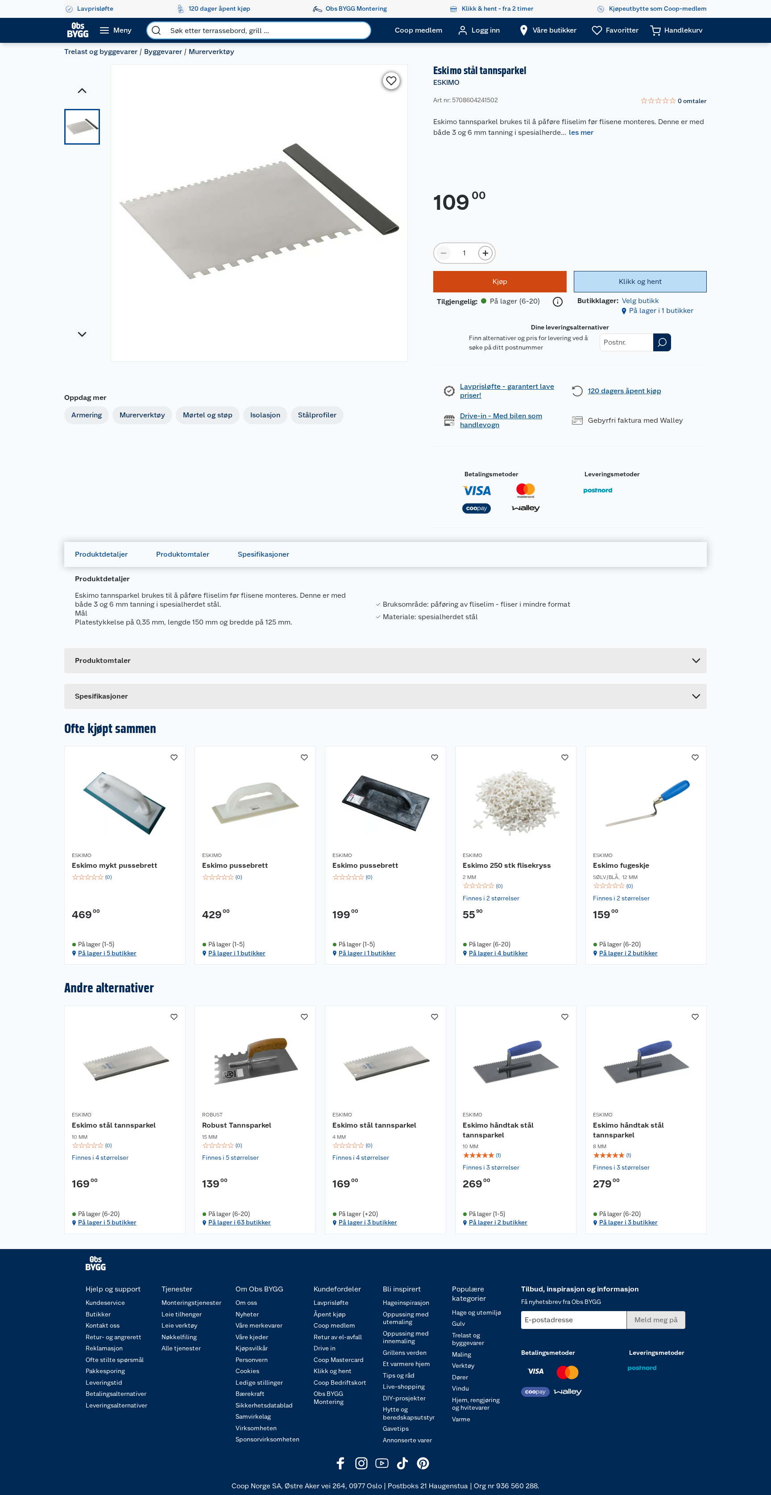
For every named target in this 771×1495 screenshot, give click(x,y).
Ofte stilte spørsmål (115, 1359)
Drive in (325, 1348)
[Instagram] (361, 1463)
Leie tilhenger (182, 1314)
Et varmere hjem (406, 1363)
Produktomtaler (182, 554)
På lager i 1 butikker (661, 310)
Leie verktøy (179, 1325)
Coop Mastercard (339, 1359)
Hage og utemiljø (476, 1312)
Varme (461, 1419)
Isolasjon (265, 415)
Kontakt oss (103, 1325)
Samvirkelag (253, 1416)
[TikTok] (402, 1463)
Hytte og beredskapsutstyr (409, 1413)
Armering (86, 415)
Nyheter (247, 1314)
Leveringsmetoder (612, 474)
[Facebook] (341, 1463)
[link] (673, 101)
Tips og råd (399, 1375)
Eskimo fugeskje (621, 865)
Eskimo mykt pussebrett (115, 865)
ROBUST (212, 1115)
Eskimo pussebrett (235, 865)
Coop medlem (334, 1325)
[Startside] (77, 30)
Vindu (460, 1388)
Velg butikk (640, 300)
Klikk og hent (333, 1370)
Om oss (246, 1302)
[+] (485, 253)
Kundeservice (105, 1302)
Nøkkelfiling (179, 1337)
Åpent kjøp (330, 1314)
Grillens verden (405, 1352)
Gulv (458, 1323)
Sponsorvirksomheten (267, 1439)
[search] (156, 30)
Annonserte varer (407, 1440)
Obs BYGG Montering (329, 1397)
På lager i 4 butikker (498, 953)
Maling (461, 1354)
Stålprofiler (317, 415)
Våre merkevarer (259, 1325)
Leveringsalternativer (116, 1405)
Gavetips (396, 1428)
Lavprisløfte (331, 1302)
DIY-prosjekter (404, 1398)
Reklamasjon (104, 1348)
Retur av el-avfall (338, 1337)
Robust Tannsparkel (236, 1125)
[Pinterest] (423, 1463)
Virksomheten (256, 1428)
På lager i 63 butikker (239, 1222)
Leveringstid (104, 1382)
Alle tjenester (181, 1348)
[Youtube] (382, 1463)
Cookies (247, 1370)
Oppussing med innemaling (406, 1337)
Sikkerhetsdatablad (264, 1405)
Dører (460, 1377)
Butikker (98, 1314)
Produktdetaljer (101, 554)
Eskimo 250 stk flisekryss (507, 865)
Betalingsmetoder (491, 474)
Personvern (252, 1359)
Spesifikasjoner (263, 554)
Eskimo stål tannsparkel (114, 1125)
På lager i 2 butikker (628, 953)
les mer (581, 132)
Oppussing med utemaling (406, 1318)
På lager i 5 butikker (107, 953)
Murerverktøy (211, 51)
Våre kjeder (252, 1337)
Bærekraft (250, 1393)
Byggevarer (163, 51)
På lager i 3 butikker (368, 1222)
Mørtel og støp (207, 415)
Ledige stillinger (259, 1382)
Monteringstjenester (191, 1302)
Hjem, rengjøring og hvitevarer (476, 1404)
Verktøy (463, 1365)
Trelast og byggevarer (100, 51)
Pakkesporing (105, 1370)
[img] (125, 877)
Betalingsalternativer (116, 1393)
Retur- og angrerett (113, 1337)
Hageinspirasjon (406, 1302)
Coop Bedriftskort (340, 1382)
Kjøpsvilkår (252, 1348)
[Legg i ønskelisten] (391, 81)
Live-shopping (404, 1386)
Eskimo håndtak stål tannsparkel (498, 1130)
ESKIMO (446, 82)
